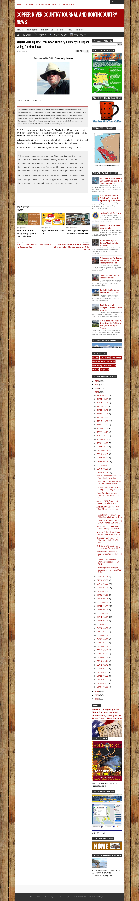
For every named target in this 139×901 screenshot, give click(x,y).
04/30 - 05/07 (103, 624)
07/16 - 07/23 (103, 584)
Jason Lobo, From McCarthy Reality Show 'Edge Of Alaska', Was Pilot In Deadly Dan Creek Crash (111, 180)
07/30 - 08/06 (103, 576)
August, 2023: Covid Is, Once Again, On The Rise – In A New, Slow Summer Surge (34, 245)
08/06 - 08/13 (103, 472)
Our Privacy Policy (69, 4)
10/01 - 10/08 (103, 443)
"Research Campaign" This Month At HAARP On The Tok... (107, 540)
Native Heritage (97, 365)
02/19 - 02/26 (103, 661)
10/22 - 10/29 (103, 432)
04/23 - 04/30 (103, 628)
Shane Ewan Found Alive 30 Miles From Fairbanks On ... (109, 516)
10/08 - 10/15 (103, 439)
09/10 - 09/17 (103, 454)
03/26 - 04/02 (103, 643)
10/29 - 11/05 (103, 428)
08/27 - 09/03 (103, 461)
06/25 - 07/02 (103, 595)
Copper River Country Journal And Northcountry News (56, 897)
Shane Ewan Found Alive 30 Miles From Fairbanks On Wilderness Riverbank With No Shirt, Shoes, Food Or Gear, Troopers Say (72, 247)
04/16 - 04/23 (103, 631)
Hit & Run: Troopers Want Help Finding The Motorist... (109, 527)
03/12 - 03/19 (103, 650)
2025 (97, 384)
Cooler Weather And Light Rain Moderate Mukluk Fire (68, 36)
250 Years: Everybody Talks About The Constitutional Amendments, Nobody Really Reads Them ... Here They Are (107, 714)
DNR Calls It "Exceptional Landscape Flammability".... (109, 547)
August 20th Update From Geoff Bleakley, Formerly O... (107, 509)
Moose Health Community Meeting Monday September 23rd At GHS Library (26, 233)
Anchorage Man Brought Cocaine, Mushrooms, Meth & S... (109, 569)
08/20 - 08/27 (103, 465)
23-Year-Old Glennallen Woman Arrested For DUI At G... (108, 561)
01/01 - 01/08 (103, 687)
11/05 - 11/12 (103, 424)
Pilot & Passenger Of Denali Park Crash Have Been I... (108, 476)
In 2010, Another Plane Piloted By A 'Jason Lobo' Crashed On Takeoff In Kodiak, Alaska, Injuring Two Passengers (111, 324)
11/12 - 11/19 (103, 421)
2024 (97, 388)
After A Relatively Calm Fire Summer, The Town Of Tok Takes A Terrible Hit (48, 36)
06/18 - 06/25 (103, 598)
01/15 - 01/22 (103, 679)
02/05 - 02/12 (103, 668)
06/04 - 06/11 (103, 606)
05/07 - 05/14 (103, 620)
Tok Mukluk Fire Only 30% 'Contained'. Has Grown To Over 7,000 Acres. (109, 243)
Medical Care (111, 362)
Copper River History (98, 362)
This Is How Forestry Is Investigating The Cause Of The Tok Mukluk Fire (111, 307)
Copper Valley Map (46, 4)
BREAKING (20, 30)
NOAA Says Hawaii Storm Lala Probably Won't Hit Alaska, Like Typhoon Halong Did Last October (110, 198)
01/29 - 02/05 (103, 672)
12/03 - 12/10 (103, 410)
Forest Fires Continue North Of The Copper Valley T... (108, 482)
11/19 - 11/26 (103, 417)
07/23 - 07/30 (103, 580)
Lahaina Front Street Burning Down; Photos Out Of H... (109, 521)
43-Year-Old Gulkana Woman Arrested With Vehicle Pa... (108, 533)
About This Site (25, 4)
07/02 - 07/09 (103, 591)
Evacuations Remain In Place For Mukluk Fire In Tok (110, 226)
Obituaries (60, 30)
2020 (97, 699)
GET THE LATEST (25, 34)
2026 (97, 381)
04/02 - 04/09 (103, 639)
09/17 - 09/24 (103, 450)
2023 (97, 392)
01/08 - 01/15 (103, 683)
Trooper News (80, 30)
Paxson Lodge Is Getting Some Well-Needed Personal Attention (77, 232)
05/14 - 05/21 (103, 617)
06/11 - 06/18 (103, 602)
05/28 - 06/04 (103, 609)
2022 (97, 691)
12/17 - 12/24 (103, 402)
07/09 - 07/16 (103, 587)
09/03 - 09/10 (103, 458)
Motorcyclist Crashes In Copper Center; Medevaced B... (109, 553)
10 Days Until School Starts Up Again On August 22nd (108, 488)
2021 (97, 695)
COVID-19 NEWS (105, 358)
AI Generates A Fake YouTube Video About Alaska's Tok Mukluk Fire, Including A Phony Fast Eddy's (111, 260)
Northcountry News (47, 30)
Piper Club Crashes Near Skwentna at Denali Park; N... (108, 495)
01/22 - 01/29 (103, 676)
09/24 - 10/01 (103, 447)
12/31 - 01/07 (103, 395)
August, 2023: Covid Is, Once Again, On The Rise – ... (108, 502)
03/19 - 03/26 (103, 646)
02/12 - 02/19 (103, 665)
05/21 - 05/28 (103, 613)
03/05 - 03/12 (103, 654)
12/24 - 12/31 (103, 399)
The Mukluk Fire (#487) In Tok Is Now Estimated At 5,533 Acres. (110, 291)
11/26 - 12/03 (103, 413)
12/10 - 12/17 (103, 406)
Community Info (32, 30)
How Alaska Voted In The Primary (110, 213)
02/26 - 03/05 (103, 657)
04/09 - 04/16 (103, 635)
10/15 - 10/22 (103, 435)
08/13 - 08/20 (103, 469)
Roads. (69, 30)
